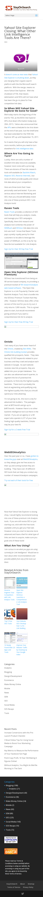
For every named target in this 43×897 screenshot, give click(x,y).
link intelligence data (24, 148)
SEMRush (8, 228)
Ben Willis (27, 348)
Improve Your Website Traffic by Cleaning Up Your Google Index (21, 650)
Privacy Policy (28, 887)
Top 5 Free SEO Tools (8, 622)
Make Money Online (12, 684)
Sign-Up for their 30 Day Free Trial (18, 249)
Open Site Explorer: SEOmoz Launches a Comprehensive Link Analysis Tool (21, 597)
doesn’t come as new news (17, 74)
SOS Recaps (9, 709)
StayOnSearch (11, 884)
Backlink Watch (29, 172)
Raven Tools (9, 212)
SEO (5, 42)
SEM (6, 697)
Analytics (8, 668)
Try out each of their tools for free (18, 480)
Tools (6, 713)
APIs (9, 127)
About (22, 884)
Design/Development (13, 676)
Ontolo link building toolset (15, 352)
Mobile (7, 688)
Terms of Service (13, 887)
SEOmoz (19, 228)
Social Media (9, 705)
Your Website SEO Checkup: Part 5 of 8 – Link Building (21, 624)
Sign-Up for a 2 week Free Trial (17, 429)
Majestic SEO (9, 175)
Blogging (8, 672)
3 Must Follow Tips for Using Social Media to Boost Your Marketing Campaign (18, 743)
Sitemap (31, 884)
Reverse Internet (23, 175)
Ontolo (10, 348)
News (6, 692)
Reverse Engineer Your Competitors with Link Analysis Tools (9, 595)
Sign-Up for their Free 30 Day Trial (18, 322)
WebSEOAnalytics (30, 459)
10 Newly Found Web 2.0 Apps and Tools (9, 648)
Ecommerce (9, 680)
